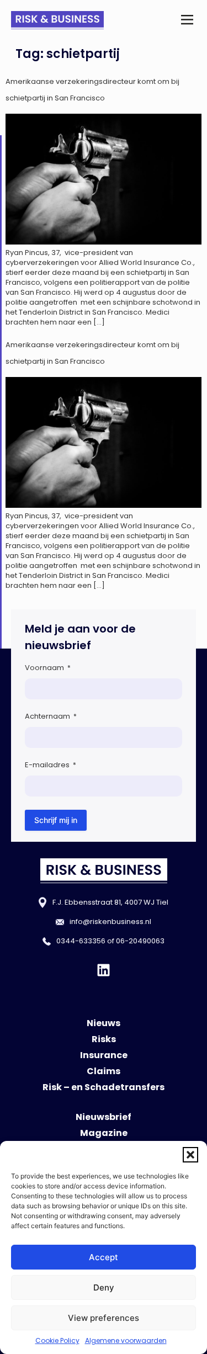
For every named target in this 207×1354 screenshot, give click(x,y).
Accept (103, 1257)
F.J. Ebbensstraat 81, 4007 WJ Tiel (110, 902)
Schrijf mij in (55, 820)
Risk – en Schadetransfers (103, 1087)
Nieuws (103, 1023)
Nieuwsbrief (103, 1117)
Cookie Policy (57, 1340)
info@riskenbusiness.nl (110, 921)
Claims (103, 1071)
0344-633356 (80, 941)
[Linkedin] (103, 970)
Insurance (104, 1055)
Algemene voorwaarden (126, 1340)
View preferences (103, 1318)
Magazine (104, 1133)
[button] (190, 1154)
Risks (104, 1039)
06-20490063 (140, 941)
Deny (103, 1287)
